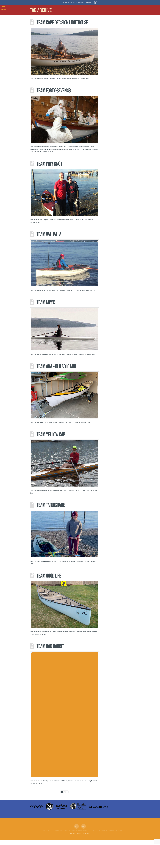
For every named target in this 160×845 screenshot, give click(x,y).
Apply (65, 830)
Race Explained (47, 830)
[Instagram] (83, 826)
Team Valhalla (48, 234)
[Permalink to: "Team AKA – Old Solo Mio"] (64, 395)
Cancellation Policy (94, 830)
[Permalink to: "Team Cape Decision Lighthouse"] (64, 51)
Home (39, 830)
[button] (3, 6)
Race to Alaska (86, 833)
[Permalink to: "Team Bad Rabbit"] (64, 714)
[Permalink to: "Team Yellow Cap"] (64, 463)
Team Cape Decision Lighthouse (62, 22)
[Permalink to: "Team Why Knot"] (64, 192)
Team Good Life (48, 575)
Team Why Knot (49, 163)
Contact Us (105, 830)
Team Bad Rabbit (50, 646)
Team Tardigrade (50, 505)
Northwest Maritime (76, 833)
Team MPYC (45, 302)
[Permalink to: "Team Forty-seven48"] (64, 119)
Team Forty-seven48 (53, 90)
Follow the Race (57, 830)
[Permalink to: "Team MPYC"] (64, 329)
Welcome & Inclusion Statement (78, 830)
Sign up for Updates (116, 830)
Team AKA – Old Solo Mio (56, 366)
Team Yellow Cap (50, 434)
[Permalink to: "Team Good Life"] (64, 604)
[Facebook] (76, 826)
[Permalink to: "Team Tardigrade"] (64, 534)
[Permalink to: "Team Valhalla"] (64, 263)
